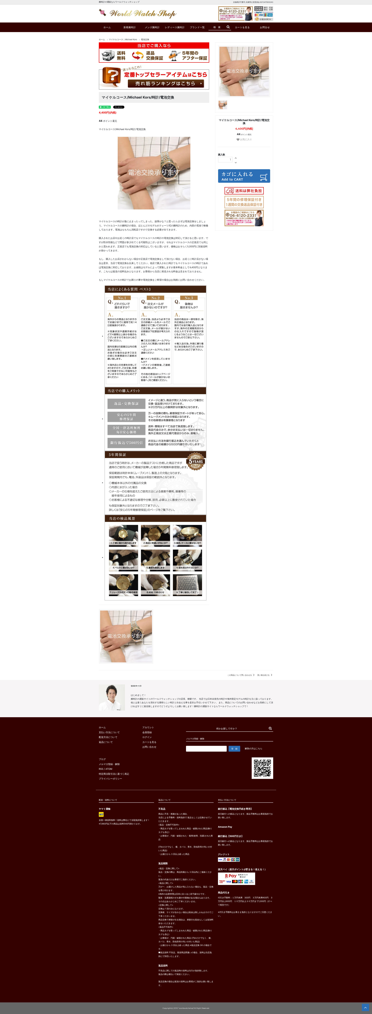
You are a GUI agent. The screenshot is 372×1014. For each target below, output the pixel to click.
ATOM (108, 768)
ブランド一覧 (197, 27)
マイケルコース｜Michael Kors (123, 39)
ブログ (102, 759)
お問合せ (265, 27)
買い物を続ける (263, 675)
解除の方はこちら (253, 748)
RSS (101, 768)
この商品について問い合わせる (239, 675)
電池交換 (145, 39)
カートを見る (242, 27)
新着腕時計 (130, 27)
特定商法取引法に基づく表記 (114, 773)
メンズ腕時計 (152, 27)
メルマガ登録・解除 (109, 764)
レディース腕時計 (175, 27)
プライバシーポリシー (110, 778)
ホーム (107, 27)
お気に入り (245, 139)
